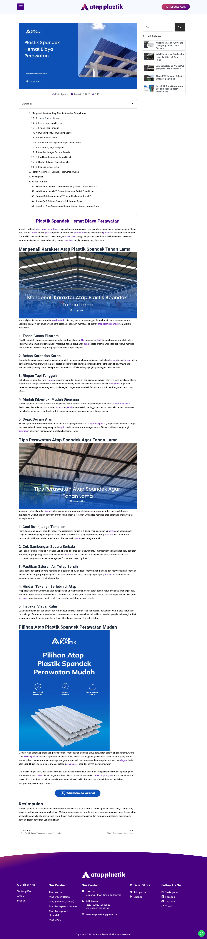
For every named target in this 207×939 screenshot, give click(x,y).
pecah (70, 407)
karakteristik (58, 320)
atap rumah (41, 229)
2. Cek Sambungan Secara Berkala (53, 152)
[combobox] (158, 27)
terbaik (34, 232)
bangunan (115, 383)
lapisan (77, 538)
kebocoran (68, 554)
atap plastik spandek (108, 324)
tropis (40, 775)
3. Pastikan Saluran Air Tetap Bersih (54, 157)
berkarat (113, 360)
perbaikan (23, 598)
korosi (127, 360)
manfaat (69, 240)
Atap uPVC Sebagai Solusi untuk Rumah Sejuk (59, 201)
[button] (20, 6)
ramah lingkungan (103, 775)
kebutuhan (24, 431)
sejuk (61, 427)
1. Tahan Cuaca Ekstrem (48, 118)
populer (107, 232)
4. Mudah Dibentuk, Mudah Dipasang (54, 132)
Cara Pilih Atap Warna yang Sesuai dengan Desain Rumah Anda (67, 206)
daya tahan (70, 236)
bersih (112, 531)
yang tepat (53, 229)
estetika (109, 534)
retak (58, 407)
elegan (123, 760)
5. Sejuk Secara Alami (46, 137)
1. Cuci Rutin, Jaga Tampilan (50, 147)
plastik (48, 232)
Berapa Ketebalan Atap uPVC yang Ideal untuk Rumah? (63, 196)
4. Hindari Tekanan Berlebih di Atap (53, 162)
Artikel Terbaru (39, 181)
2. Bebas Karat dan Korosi (49, 123)
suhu (86, 343)
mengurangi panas (96, 423)
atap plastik (72, 764)
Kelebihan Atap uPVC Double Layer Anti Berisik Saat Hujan (65, 191)
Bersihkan (110, 574)
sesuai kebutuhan (121, 403)
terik (99, 340)
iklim (83, 340)
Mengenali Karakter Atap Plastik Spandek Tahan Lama (59, 113)
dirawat (48, 511)
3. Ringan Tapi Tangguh (47, 128)
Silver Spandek (31, 756)
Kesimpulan (37, 176)
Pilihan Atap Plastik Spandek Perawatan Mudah (55, 171)
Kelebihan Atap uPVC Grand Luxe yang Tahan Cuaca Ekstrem (66, 186)
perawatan (79, 232)
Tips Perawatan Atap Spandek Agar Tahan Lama (56, 142)
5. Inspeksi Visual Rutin (47, 167)
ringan (50, 380)
